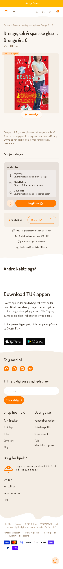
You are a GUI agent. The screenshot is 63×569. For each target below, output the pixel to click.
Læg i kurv (33, 203)
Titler (6, 434)
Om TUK (8, 479)
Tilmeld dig (12, 400)
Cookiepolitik (41, 434)
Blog (6, 447)
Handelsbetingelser (45, 420)
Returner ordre (12, 493)
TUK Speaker (11, 420)
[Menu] (14, 11)
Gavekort (9, 440)
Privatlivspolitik (43, 427)
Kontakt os (9, 486)
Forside (7, 25)
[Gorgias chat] (55, 560)
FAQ (6, 499)
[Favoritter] (50, 12)
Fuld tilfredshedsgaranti (19, 535)
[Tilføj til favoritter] (10, 203)
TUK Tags (9, 427)
